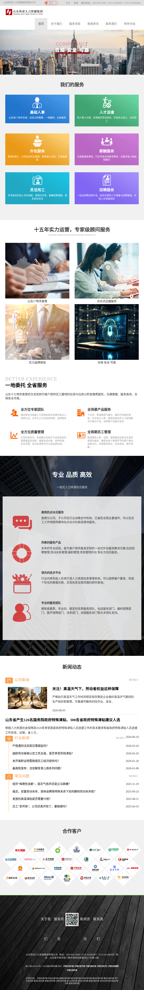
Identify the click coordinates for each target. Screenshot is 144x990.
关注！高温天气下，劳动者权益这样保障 (85, 689)
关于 (68, 3)
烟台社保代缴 (97, 978)
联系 (76, 3)
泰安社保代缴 (39, 981)
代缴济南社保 (91, 966)
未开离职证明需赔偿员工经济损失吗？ (36, 755)
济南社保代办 (102, 966)
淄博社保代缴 (64, 978)
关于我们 (56, 23)
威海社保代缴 (50, 981)
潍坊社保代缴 (108, 978)
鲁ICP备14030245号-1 (33, 966)
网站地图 (53, 966)
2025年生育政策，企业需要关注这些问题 (37, 808)
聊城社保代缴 (94, 981)
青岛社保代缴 (53, 978)
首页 (41, 23)
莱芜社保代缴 (74, 983)
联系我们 (111, 23)
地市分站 (129, 23)
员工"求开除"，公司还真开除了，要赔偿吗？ (40, 800)
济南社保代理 (79, 966)
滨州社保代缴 (105, 981)
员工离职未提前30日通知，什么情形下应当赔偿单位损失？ (49, 770)
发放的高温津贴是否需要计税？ (32, 793)
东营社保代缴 (86, 978)
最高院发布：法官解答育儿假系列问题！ (37, 762)
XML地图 (46, 966)
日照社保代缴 (61, 981)
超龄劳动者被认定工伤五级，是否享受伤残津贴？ (43, 747)
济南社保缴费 (113, 966)
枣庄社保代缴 (75, 978)
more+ (134, 679)
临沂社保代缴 (72, 981)
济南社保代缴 (68, 966)
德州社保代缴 (83, 981)
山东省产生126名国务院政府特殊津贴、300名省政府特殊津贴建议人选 (62, 720)
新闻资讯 (93, 23)
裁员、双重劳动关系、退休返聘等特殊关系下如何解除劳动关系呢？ (54, 786)
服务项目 (74, 23)
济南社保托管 (72, 970)
